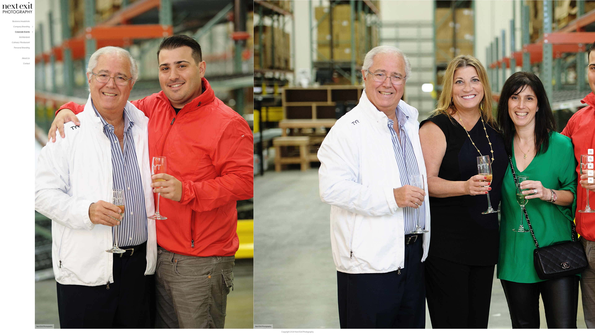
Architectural (24, 37)
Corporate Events (22, 32)
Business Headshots (21, 21)
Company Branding (21, 27)
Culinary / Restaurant (21, 42)
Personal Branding (22, 48)
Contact (26, 64)
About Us (26, 58)
